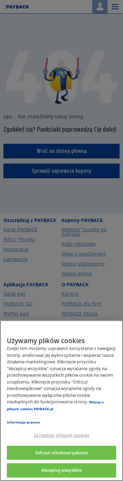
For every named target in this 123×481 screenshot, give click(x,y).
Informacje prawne (23, 422)
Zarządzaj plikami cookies (61, 435)
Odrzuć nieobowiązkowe (61, 453)
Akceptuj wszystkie (61, 470)
